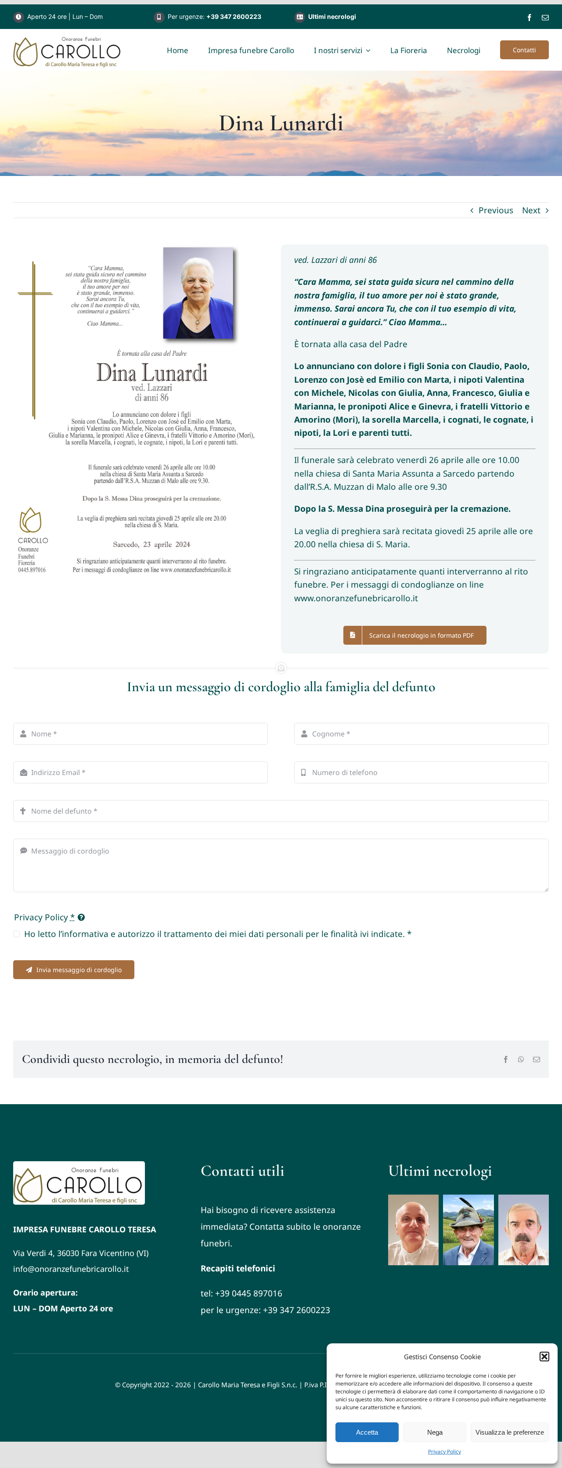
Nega (435, 1432)
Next (531, 210)
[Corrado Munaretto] (413, 1230)
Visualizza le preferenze (510, 1432)
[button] (544, 1356)
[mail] (545, 17)
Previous (496, 210)
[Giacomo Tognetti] (523, 1230)
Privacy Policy (444, 1451)
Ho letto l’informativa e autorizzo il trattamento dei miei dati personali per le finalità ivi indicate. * (217, 934)
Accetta (367, 1432)
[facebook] (529, 17)
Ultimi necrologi (332, 16)
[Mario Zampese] (468, 1230)
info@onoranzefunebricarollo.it (71, 1268)
